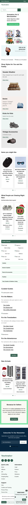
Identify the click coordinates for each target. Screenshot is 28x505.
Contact (3, 478)
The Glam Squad (8, 326)
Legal (16, 467)
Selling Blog (4, 474)
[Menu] (25, 5)
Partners (17, 469)
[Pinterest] (8, 460)
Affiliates (3, 469)
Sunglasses (20, 182)
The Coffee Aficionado (9, 310)
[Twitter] (5, 460)
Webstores (17, 474)
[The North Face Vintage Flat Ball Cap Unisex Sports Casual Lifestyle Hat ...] (7, 172)
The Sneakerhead (8, 328)
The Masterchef (7, 307)
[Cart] (20, 5)
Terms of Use (4, 492)
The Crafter (6, 305)
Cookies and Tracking (6, 487)
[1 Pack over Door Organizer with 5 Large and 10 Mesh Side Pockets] (20, 379)
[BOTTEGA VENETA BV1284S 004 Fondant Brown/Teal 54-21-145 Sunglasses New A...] (20, 172)
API (2, 471)
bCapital (17, 476)
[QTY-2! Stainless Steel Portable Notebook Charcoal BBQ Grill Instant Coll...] (7, 218)
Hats (7, 181)
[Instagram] (11, 460)
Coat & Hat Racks (7, 388)
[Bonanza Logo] (5, 5)
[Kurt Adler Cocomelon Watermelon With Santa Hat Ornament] (20, 218)
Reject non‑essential (12, 502)
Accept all (4, 502)
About (2, 467)
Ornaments (20, 228)
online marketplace (16, 408)
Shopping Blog (4, 476)
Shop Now (5, 80)
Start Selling (14, 419)
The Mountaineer (8, 347)
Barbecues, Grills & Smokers (7, 226)
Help (25, 1)
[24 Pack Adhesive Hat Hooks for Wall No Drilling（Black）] (7, 379)
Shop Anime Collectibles (14, 24)
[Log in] (22, 5)
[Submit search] (19, 9)
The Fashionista (7, 330)
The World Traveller (9, 345)
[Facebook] (2, 460)
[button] (15, 190)
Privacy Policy (4, 489)
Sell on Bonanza (5, 1)
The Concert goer (8, 349)
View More (14, 355)
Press (16, 471)
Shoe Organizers (20, 391)
